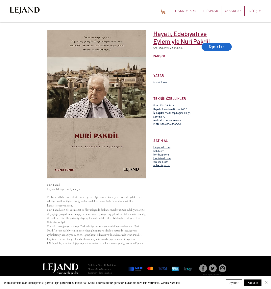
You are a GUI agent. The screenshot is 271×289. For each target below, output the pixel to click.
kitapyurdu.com (161, 147)
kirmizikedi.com (162, 158)
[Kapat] (266, 282)
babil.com (158, 151)
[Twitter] (213, 268)
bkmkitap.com (161, 154)
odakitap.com (160, 161)
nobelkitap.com (161, 165)
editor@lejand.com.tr (213, 274)
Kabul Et (253, 283)
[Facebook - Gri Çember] (203, 268)
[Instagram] (222, 268)
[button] (163, 11)
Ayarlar (234, 283)
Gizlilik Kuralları (170, 283)
